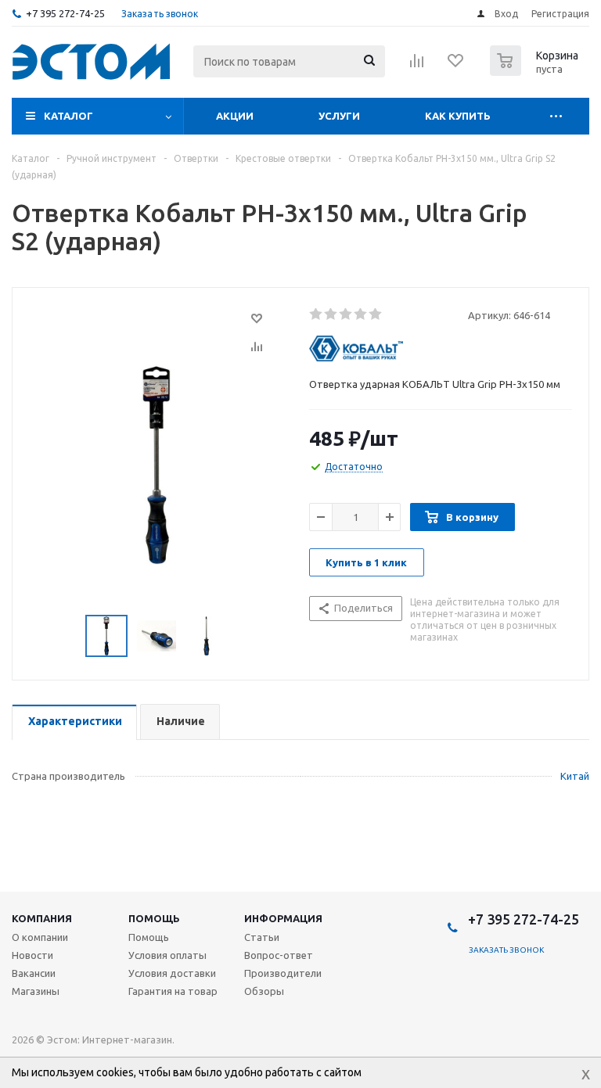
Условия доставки (172, 973)
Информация (283, 918)
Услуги (339, 115)
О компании (40, 937)
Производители (283, 973)
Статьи (261, 937)
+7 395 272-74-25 (65, 13)
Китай (574, 775)
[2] (331, 314)
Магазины (35, 991)
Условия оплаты (167, 955)
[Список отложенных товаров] (456, 66)
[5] (376, 314)
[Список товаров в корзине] (536, 71)
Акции (235, 115)
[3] (346, 314)
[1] (316, 314)
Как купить (458, 115)
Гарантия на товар (173, 991)
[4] (361, 314)
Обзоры (264, 991)
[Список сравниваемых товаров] (417, 66)
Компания (42, 918)
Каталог (68, 115)
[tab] (74, 722)
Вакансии (34, 973)
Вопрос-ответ (278, 955)
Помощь (154, 918)
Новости (32, 955)
